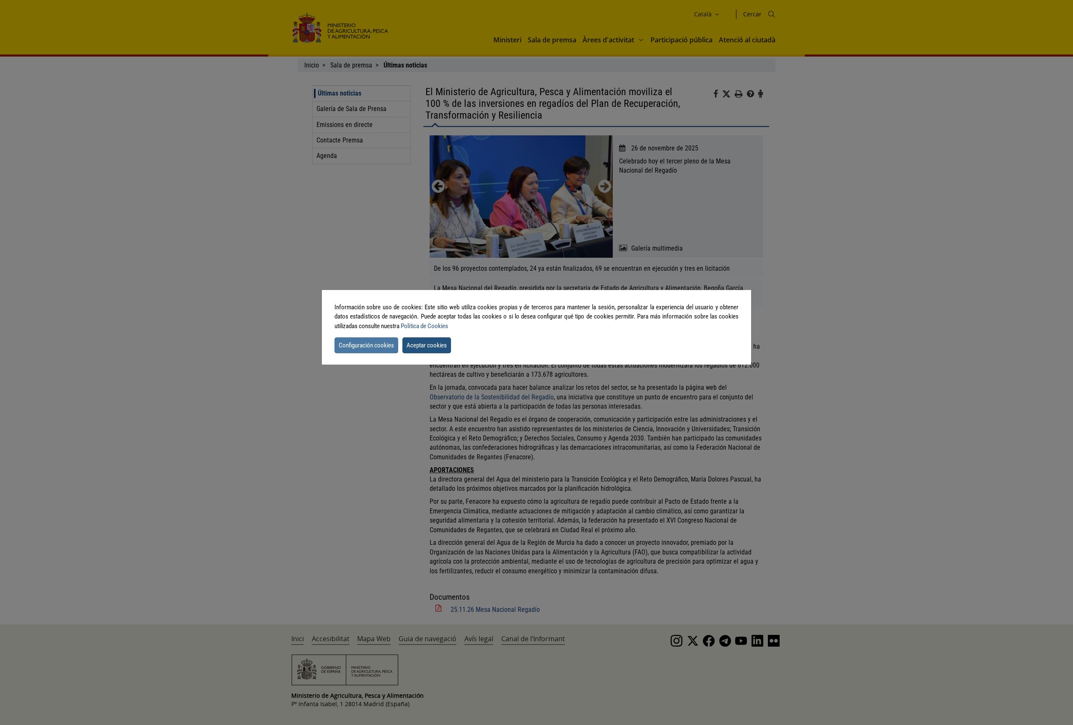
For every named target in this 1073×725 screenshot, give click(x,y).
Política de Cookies (424, 326)
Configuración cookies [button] (366, 345)
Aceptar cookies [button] (427, 345)
